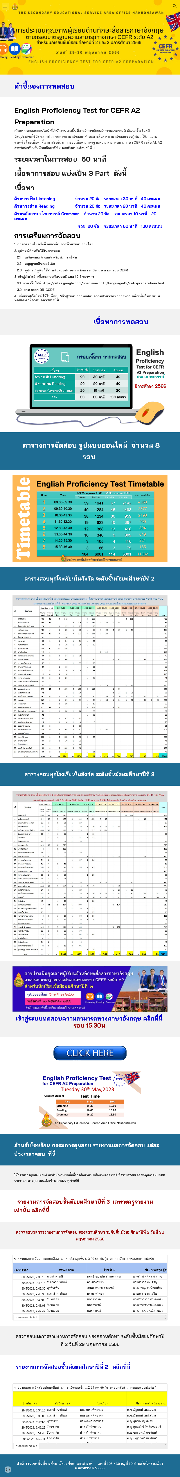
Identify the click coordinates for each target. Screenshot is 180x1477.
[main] (90, 86)
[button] (5, 6)
